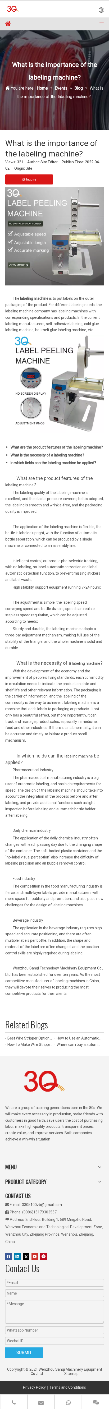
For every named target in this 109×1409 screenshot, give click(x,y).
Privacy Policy (34, 1387)
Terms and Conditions (67, 1387)
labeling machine (19, 485)
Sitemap (71, 1373)
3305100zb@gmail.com (42, 1205)
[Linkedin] (17, 1256)
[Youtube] (34, 1256)
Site (29, 168)
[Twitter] (26, 1256)
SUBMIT (24, 1352)
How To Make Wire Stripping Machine (29, 1044)
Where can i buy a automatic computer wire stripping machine (79, 1044)
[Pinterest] (43, 1256)
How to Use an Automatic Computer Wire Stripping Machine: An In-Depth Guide (79, 1038)
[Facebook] (8, 1256)
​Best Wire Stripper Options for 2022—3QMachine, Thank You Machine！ (29, 1038)
